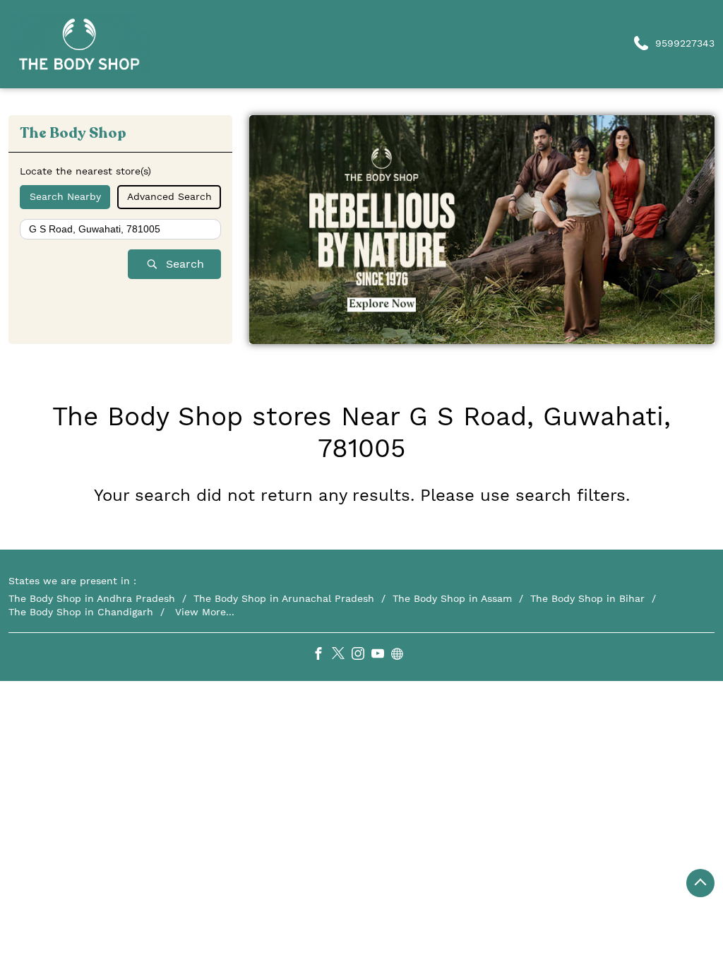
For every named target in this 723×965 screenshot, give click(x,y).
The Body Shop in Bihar (587, 598)
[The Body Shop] (79, 44)
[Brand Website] (401, 655)
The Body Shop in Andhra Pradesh (91, 598)
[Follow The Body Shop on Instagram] (361, 655)
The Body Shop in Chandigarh (80, 611)
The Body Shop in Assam (452, 598)
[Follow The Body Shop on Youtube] (381, 655)
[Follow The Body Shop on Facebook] (322, 655)
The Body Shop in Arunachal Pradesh (283, 598)
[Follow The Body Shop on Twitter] (342, 655)
